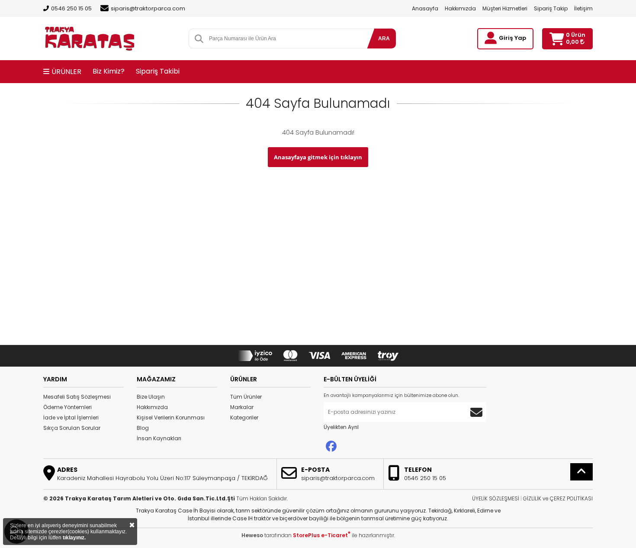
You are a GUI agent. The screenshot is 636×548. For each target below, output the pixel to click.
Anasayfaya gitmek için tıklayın (318, 157)
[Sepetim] (556, 38)
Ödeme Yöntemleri (67, 407)
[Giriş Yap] (491, 38)
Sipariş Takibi (158, 71)
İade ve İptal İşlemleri (71, 417)
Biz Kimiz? (109, 71)
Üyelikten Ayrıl (341, 427)
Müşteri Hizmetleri (504, 8)
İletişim (583, 8)
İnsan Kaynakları (159, 438)
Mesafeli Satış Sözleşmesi (77, 396)
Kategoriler (244, 417)
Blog (143, 428)
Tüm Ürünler (246, 396)
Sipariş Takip (551, 8)
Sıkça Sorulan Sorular (71, 428)
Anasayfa (425, 8)
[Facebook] (331, 446)
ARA (384, 38)
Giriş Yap (512, 38)
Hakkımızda (460, 8)
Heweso (252, 535)
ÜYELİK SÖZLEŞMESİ (495, 498)
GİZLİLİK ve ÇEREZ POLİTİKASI (558, 498)
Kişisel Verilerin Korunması (171, 417)
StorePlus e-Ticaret (321, 535)
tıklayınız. (74, 538)
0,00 (573, 42)
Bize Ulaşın (151, 396)
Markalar (242, 407)
